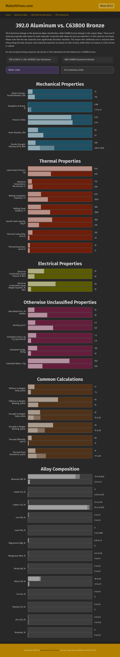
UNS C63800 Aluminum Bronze (79, 59)
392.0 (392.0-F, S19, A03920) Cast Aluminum (30, 59)
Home (8, 15)
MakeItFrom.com (19, 6)
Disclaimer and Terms (49, 650)
